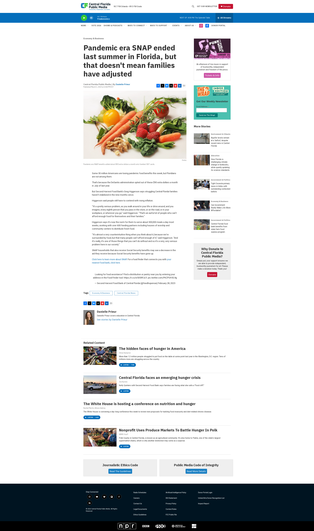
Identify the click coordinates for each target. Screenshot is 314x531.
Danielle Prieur (123, 84)
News (83, 26)
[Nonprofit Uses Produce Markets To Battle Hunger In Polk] (100, 437)
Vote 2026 (96, 26)
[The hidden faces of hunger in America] (100, 355)
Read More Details (196, 471)
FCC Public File (171, 515)
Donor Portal (218, 26)
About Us (189, 26)
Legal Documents (140, 509)
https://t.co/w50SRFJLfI (135, 277)
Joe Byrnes (123, 382)
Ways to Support (158, 26)
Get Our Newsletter (207, 6)
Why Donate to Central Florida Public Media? (212, 252)
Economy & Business (93, 38)
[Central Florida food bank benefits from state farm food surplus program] (202, 224)
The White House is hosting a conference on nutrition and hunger (139, 403)
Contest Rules (171, 509)
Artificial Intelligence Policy (176, 493)
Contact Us (137, 504)
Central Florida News (126, 293)
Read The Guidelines (120, 471)
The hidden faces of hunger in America (152, 348)
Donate (227, 6)
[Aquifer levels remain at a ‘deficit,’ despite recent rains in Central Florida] (202, 138)
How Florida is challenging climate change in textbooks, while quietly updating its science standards (220, 164)
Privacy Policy (171, 504)
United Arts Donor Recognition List (211, 498)
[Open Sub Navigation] (88, 26)
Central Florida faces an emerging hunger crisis (160, 377)
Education (215, 156)
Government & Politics (220, 180)
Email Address (202, 106)
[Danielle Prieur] (88, 317)
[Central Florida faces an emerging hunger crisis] (100, 384)
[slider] (95, 17)
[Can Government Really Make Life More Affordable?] (202, 206)
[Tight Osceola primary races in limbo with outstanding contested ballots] (202, 184)
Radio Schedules (139, 493)
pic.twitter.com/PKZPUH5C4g (162, 277)
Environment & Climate (220, 134)
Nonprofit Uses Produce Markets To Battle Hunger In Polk (168, 430)
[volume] (91, 18)
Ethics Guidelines (139, 515)
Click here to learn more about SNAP (109, 259)
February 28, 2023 (166, 283)
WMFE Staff (123, 434)
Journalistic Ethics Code (120, 465)
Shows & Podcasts (113, 26)
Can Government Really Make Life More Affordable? (220, 208)
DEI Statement (171, 498)
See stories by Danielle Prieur (112, 319)
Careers (136, 498)
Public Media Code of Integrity (196, 465)
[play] (84, 17)
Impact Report (203, 504)
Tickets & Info (212, 75)
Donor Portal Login (205, 493)
